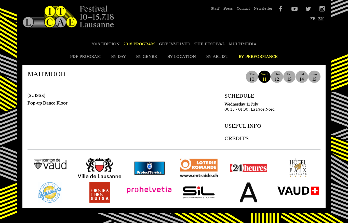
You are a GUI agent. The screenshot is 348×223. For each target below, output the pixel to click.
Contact (243, 8)
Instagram (322, 9)
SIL (180, 202)
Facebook (280, 9)
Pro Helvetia (139, 202)
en (321, 18)
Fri (289, 77)
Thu (277, 77)
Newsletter (263, 8)
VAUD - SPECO (291, 202)
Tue (252, 77)
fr (312, 18)
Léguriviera (39, 202)
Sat (301, 77)
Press (228, 8)
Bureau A (235, 202)
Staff (215, 8)
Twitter (308, 9)
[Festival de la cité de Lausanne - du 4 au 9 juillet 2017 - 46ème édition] (68, 17)
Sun (314, 77)
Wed (264, 77)
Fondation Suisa (93, 202)
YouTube (294, 9)
